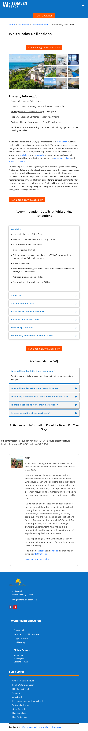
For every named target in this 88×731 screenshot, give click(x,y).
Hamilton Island (19, 713)
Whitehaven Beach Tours (23, 681)
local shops (25, 155)
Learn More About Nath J (37, 559)
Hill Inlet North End (20, 689)
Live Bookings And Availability (44, 47)
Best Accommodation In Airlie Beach (28, 701)
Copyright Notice (21, 638)
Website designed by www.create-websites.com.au (41, 727)
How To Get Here (19, 717)
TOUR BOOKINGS (44, 15)
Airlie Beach (62, 142)
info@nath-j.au (40, 554)
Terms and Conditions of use (26, 634)
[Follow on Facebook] (10, 607)
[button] (26, 71)
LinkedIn (54, 550)
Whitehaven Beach (17, 161)
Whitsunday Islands (62, 158)
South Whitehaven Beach (23, 685)
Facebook (41, 550)
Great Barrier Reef (20, 709)
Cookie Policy (20, 642)
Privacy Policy (20, 630)
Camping (16, 693)
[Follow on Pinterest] (15, 607)
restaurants (39, 155)
